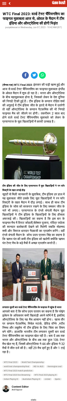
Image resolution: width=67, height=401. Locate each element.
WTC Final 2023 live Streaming (17, 375)
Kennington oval (55, 366)
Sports (57, 379)
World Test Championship (33, 362)
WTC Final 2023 (10, 362)
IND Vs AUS (38, 366)
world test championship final (16, 366)
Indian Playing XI (11, 379)
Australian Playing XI (31, 379)
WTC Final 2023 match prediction (18, 371)
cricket (47, 379)
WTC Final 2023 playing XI (45, 375)
